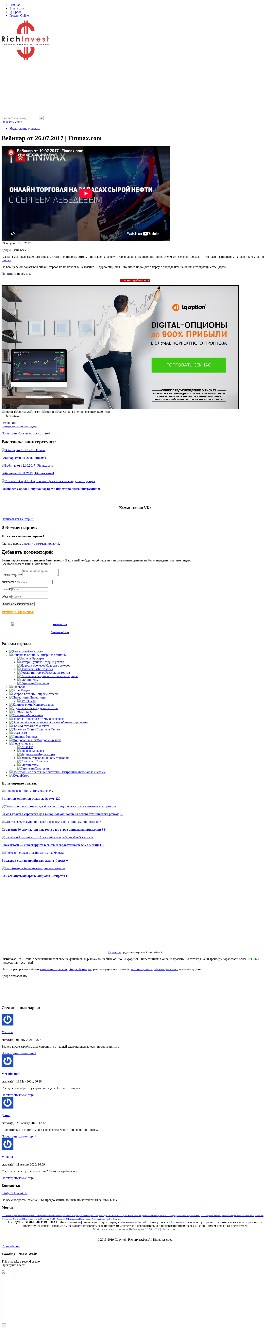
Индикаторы (46, 754)
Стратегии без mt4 (49, 1219)
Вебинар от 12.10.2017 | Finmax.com (27, 473)
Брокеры (38, 658)
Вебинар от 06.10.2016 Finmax (23, 457)
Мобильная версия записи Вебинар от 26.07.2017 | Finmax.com (135, 1229)
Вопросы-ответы (46, 694)
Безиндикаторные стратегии (240, 1215)
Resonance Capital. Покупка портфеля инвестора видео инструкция (49, 488)
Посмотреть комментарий (19, 1053)
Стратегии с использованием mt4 (26, 1219)
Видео (32, 426)
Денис (6, 1115)
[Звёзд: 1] (8, 412)
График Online (19, 15)
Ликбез (27, 711)
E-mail (6, 589)
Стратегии (42, 683)
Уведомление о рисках (24, 128)
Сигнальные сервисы (63, 676)
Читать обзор (60, 632)
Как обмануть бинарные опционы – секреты (33, 876)
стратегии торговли (53, 969)
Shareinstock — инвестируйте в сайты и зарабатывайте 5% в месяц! (50, 845)
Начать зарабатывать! (135, 280)
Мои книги (35, 715)
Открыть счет (60, 624)
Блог (22, 686)
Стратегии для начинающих (144, 1215)
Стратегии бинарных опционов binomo (44, 1215)
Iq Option (15, 12)
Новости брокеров (57, 665)
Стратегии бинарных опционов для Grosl (94, 1215)
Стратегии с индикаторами (68, 1219)
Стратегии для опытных (110, 1219)
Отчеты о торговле (51, 718)
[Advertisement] (120, 88)
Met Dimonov (11, 1073)
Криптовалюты (43, 704)
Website (6, 596)
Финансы (31, 736)
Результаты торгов (57, 672)
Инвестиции (38, 697)
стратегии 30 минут (69, 1215)
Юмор (25, 775)
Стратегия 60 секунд (165, 1215)
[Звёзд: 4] (49, 412)
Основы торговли (57, 757)
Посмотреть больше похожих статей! (26, 433)
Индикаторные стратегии (89, 1219)
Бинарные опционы (15, 426)
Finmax (6, 260)
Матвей (7, 1032)
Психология (45, 669)
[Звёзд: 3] (35, 412)
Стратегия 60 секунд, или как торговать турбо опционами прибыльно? (52, 829)
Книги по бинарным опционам (15, 1215)
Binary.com (16, 8)
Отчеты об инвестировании (69, 722)
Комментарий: (12, 575)
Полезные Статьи (48, 729)
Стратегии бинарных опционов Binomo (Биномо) (207, 1215)
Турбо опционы (180, 1215)
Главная (14, 5)
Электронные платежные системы (82, 772)
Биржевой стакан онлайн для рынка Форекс (33, 860)
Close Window (11, 1246)
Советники (43, 761)
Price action (117, 1215)
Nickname (9, 582)
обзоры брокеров (80, 969)
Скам (23, 733)
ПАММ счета (40, 726)
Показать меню (12, 121)
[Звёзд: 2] (22, 412)
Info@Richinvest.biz (14, 1193)
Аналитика (35, 651)
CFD (30, 747)
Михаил (7, 1156)
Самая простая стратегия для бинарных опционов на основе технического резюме (60, 814)
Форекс (28, 743)
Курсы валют (114, 952)
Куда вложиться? (46, 708)
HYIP (32, 701)
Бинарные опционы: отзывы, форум (28, 798)
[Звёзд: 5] (63, 412)
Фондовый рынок (49, 740)
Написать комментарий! (18, 519)
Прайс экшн (127, 1215)
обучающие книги (166, 969)
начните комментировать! (41, 543)
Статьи (35, 679)
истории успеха (141, 969)
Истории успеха (53, 662)
